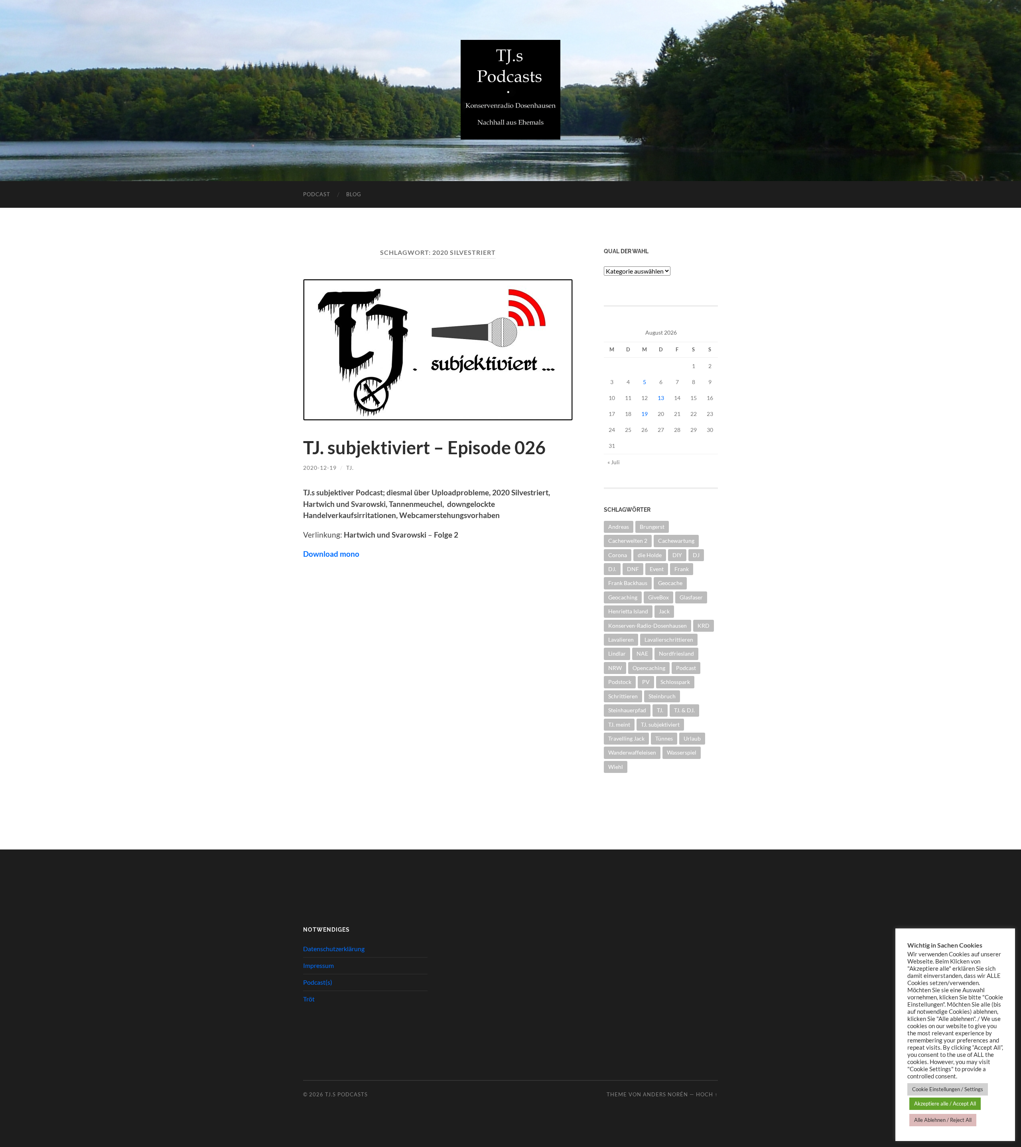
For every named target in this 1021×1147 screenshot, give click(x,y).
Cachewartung (676, 540)
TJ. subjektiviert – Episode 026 (424, 447)
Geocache (670, 582)
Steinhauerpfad (627, 710)
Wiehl (615, 766)
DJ (696, 555)
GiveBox (658, 597)
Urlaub (692, 738)
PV (646, 681)
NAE (642, 653)
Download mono (331, 553)
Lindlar (617, 653)
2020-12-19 (320, 467)
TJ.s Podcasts (346, 1094)
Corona (617, 555)
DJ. (612, 569)
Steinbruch (662, 696)
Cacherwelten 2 (627, 540)
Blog (353, 194)
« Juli (613, 462)
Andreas (618, 526)
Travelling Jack (626, 738)
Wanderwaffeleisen (632, 752)
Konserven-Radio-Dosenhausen (647, 625)
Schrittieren (623, 696)
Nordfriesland (676, 653)
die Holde (650, 555)
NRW (615, 667)
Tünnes (664, 738)
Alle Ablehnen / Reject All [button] (943, 1120)
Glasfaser (691, 597)
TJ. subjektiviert (660, 724)
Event (657, 569)
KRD (704, 625)
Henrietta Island (628, 611)
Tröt (309, 999)
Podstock (619, 681)
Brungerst (652, 526)
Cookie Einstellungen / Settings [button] (947, 1089)
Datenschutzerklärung (334, 948)
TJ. (350, 467)
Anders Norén (665, 1094)
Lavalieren (621, 639)
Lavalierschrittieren (669, 639)
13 (661, 397)
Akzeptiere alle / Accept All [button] (945, 1103)
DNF (633, 569)
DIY (677, 555)
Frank (681, 569)
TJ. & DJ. (684, 710)
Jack (664, 611)
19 (644, 413)
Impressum (318, 965)
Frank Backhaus (627, 582)
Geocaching (622, 597)
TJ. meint (619, 724)
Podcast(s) (317, 982)
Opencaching (649, 667)
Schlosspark (675, 681)
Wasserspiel (681, 752)
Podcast (316, 194)
